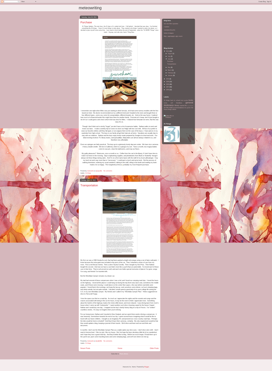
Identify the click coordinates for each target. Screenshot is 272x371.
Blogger (146, 367)
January (170, 75)
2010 (167, 79)
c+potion (166, 27)
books (191, 100)
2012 (167, 51)
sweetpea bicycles (169, 30)
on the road (168, 107)
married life (183, 105)
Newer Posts (85, 348)
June (169, 59)
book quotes (184, 100)
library (176, 105)
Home (120, 348)
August (170, 53)
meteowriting (90, 8)
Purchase (86, 22)
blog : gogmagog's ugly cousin (173, 36)
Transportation (89, 185)
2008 (167, 84)
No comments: (108, 171)
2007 (167, 87)
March (170, 70)
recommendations (178, 107)
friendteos (179, 103)
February (171, 73)
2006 (167, 89)
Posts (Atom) (124, 354)
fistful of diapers (169, 33)
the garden (187, 107)
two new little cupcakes (171, 23)
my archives (190, 105)
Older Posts (154, 348)
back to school (175, 100)
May (169, 67)
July (169, 56)
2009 (167, 81)
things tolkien (172, 109)
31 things (88, 173)
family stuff (168, 103)
